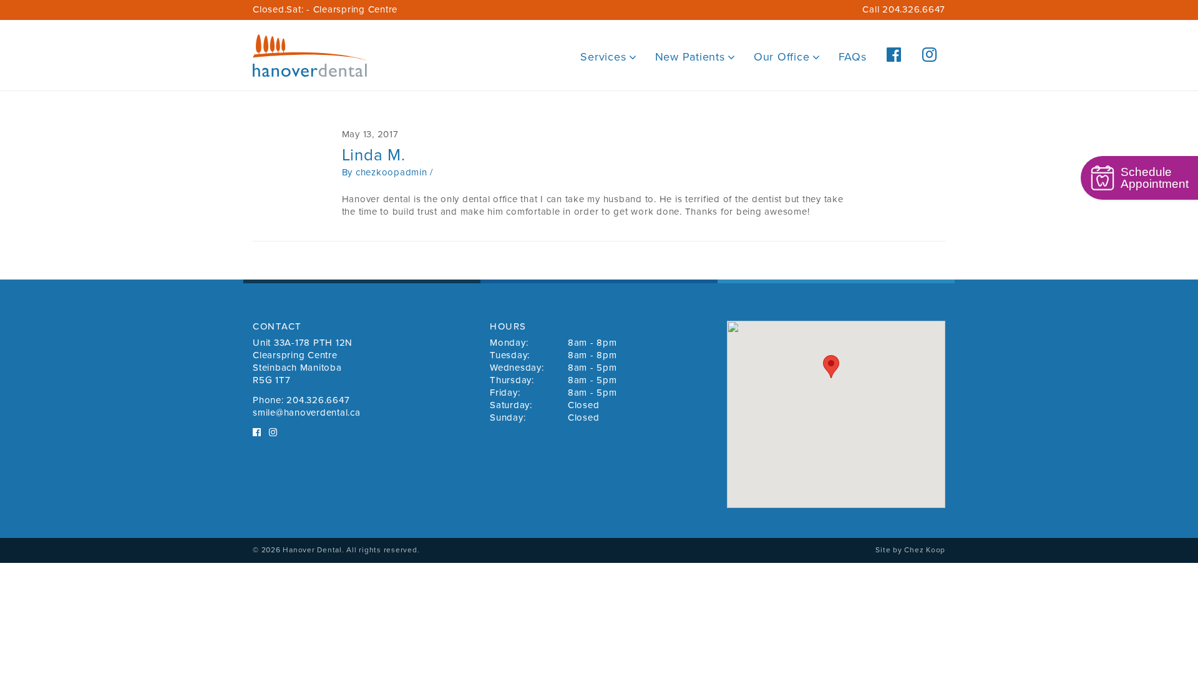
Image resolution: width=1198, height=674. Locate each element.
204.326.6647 (317, 400)
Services (603, 57)
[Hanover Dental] (310, 55)
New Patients (690, 57)
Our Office (782, 57)
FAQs (853, 57)
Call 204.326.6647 (903, 9)
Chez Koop (924, 549)
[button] (831, 366)
